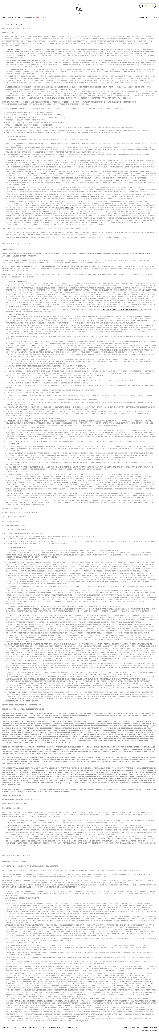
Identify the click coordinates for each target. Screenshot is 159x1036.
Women (10, 17)
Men (3, 17)
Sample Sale (41, 17)
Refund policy (71, 1027)
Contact (16, 1027)
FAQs (24, 1027)
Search (141, 17)
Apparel (18, 17)
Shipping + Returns (149, 1027)
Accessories (28, 17)
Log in (148, 17)
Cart (155, 17)
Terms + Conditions (131, 1027)
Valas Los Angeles (151, 1031)
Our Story (6, 1027)
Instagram (32, 1027)
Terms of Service (56, 1027)
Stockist (42, 1027)
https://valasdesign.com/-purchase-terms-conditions (121, 309)
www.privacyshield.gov (64, 207)
